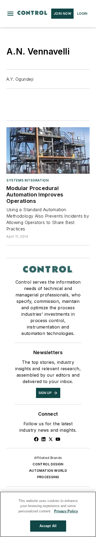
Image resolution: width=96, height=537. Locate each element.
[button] (10, 14)
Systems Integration (27, 180)
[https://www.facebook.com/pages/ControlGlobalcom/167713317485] (36, 439)
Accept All (48, 526)
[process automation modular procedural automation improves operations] (48, 150)
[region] (48, 514)
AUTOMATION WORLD (48, 471)
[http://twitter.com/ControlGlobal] (50, 439)
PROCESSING (48, 477)
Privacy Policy (66, 511)
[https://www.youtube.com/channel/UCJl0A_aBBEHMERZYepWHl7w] (58, 439)
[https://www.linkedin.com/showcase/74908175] (43, 439)
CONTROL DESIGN (48, 464)
